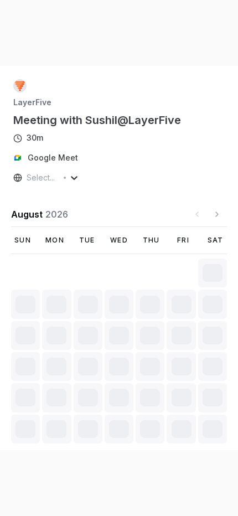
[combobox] (28, 177)
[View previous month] (197, 214)
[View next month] (217, 214)
